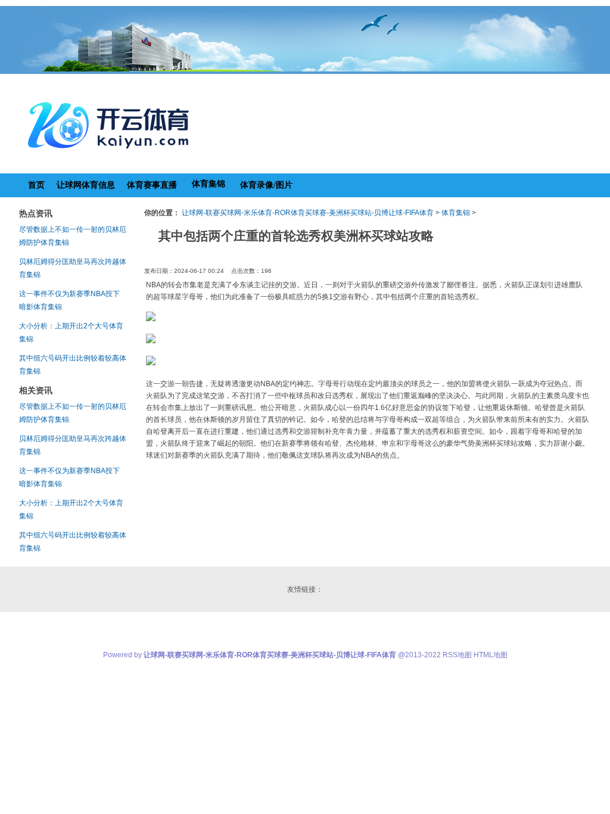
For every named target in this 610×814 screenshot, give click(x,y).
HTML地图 (491, 655)
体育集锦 (455, 213)
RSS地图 (457, 655)
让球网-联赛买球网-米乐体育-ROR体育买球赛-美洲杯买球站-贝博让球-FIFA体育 (308, 213)
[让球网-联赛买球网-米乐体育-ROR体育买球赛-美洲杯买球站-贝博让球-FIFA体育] (111, 153)
